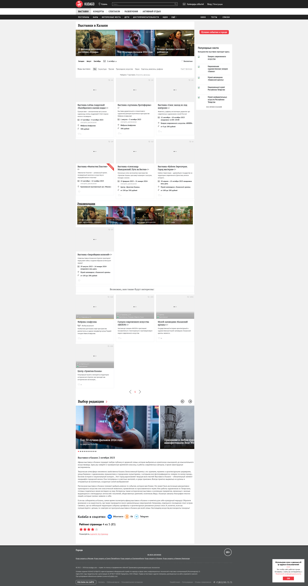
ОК (288, 578)
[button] (182, 401)
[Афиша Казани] (85, 4)
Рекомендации (86, 203)
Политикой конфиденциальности (288, 574)
